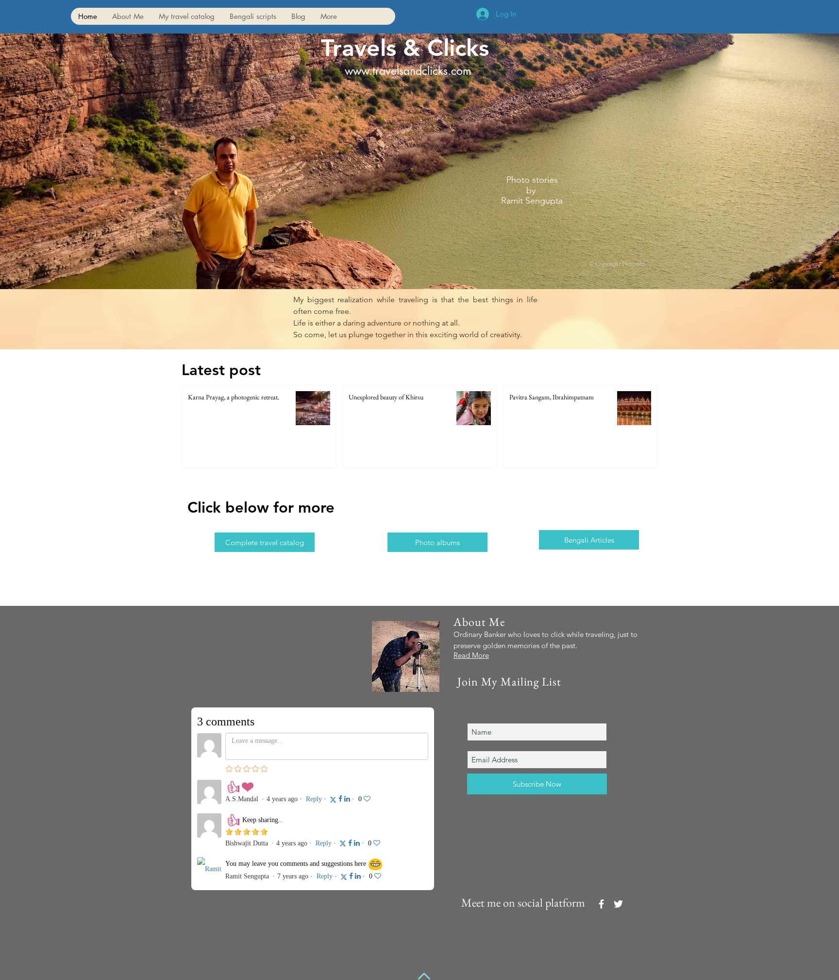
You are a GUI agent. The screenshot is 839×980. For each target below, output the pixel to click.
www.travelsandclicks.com (408, 71)
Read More (471, 655)
